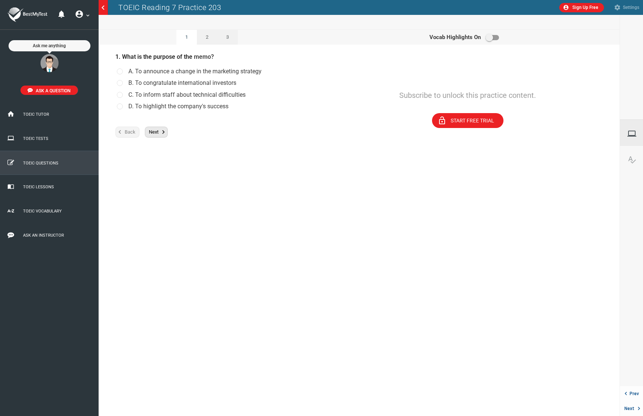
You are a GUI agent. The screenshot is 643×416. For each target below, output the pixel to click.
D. (178, 106)
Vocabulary (635, 159)
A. (195, 71)
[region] (468, 223)
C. (187, 95)
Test (635, 133)
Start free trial (466, 120)
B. (182, 83)
